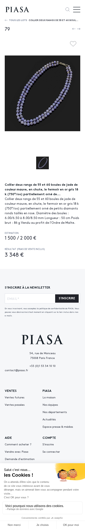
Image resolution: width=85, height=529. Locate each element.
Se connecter (51, 451)
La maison (49, 397)
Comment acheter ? (18, 444)
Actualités (49, 419)
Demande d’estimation (20, 459)
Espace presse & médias (57, 427)
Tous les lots (18, 20)
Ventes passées (15, 405)
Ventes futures (14, 397)
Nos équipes (50, 405)
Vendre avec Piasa (16, 451)
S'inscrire (48, 444)
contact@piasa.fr (16, 370)
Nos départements (54, 412)
